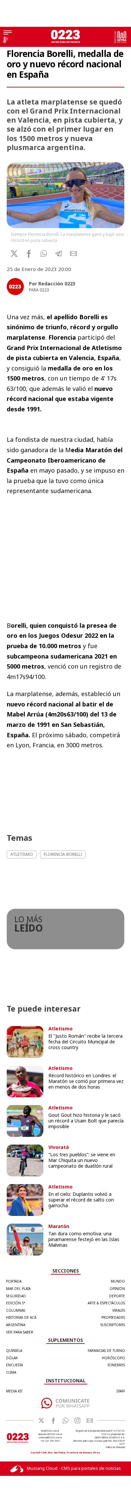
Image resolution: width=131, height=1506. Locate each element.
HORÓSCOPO (113, 1358)
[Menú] (7, 33)
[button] (43, 253)
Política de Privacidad (115, 1447)
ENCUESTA (14, 1365)
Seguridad (16, 1296)
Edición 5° (15, 1303)
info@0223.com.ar (50, 1430)
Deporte (117, 1296)
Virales (118, 1310)
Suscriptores (112, 1324)
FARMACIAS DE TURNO (106, 1350)
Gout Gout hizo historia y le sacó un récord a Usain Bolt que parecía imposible (86, 1121)
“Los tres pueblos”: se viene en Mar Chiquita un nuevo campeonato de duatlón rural (81, 1160)
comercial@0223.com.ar (50, 1437)
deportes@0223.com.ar (50, 1434)
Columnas (15, 1310)
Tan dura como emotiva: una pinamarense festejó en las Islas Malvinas (83, 1239)
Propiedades (113, 1317)
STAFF (121, 1391)
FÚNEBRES (116, 1365)
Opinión (117, 1288)
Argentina (15, 1324)
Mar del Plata (18, 1288)
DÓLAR (12, 1358)
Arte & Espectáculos (106, 1303)
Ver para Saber (19, 1332)
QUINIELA (14, 1350)
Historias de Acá (21, 1317)
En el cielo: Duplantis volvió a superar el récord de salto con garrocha (81, 1200)
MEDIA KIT (14, 1391)
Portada (13, 1281)
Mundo (118, 1281)
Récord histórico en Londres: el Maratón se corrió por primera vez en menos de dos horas (86, 1081)
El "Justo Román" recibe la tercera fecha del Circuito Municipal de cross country (85, 1041)
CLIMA (11, 1372)
